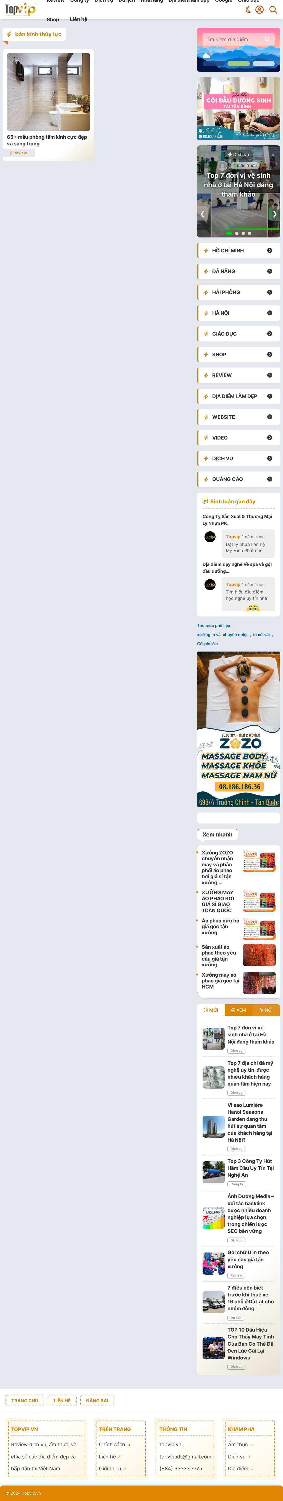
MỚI (213, 1010)
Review (20, 153)
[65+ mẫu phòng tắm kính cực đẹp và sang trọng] (48, 129)
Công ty (236, 1184)
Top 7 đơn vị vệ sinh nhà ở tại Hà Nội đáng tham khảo (250, 1034)
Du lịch (235, 1318)
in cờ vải (261, 634)
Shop (53, 19)
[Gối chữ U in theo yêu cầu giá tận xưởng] (214, 1263)
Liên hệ (78, 19)
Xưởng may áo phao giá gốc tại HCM (220, 981)
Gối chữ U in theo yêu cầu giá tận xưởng (248, 1259)
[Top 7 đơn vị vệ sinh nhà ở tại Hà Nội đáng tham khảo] (214, 1039)
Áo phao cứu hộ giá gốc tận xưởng (220, 926)
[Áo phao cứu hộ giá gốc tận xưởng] (259, 929)
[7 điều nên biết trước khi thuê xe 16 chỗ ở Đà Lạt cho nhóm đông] (214, 1302)
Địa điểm (239, 1468)
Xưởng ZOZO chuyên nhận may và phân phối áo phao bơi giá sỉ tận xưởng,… (217, 867)
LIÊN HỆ (62, 1400)
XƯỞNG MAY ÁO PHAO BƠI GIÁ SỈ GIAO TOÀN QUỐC (218, 901)
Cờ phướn (207, 643)
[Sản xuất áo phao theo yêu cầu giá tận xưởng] (259, 956)
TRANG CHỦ (24, 1400)
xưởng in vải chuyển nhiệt (222, 634)
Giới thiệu (110, 1468)
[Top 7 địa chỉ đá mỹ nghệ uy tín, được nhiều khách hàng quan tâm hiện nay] (214, 1077)
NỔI (267, 1010)
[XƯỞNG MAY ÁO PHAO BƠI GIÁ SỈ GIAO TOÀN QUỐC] (259, 901)
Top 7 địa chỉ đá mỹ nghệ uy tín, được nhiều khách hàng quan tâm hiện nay (238, 189)
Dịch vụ (240, 154)
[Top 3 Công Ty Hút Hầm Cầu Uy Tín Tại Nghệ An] (214, 1172)
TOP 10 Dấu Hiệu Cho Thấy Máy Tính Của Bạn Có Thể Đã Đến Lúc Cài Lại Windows (250, 1344)
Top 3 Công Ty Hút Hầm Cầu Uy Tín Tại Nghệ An (250, 1168)
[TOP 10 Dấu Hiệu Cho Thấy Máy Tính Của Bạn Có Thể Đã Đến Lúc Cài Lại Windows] (214, 1348)
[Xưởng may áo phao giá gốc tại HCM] (259, 983)
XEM (240, 1010)
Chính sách (113, 1444)
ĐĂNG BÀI (97, 1400)
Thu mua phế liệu (213, 625)
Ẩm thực (238, 1444)
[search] (267, 39)
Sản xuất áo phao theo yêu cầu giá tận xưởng (219, 956)
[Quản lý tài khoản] (259, 9)
